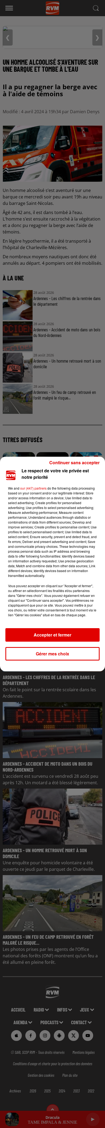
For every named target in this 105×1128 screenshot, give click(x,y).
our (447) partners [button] (33, 488)
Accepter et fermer (52, 635)
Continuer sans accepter (74, 462)
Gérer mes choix (52, 654)
